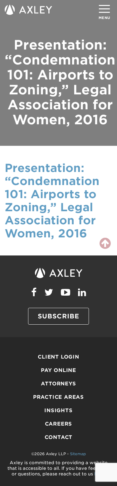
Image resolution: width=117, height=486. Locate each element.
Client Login (58, 357)
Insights (58, 410)
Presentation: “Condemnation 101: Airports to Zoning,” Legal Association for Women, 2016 (52, 200)
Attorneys (58, 384)
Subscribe (58, 316)
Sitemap (78, 453)
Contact (59, 437)
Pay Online (58, 370)
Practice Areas (58, 397)
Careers (58, 424)
